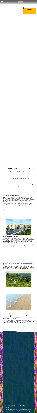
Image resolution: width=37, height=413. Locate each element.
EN (31, 1)
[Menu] (35, 1)
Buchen (20, 1)
